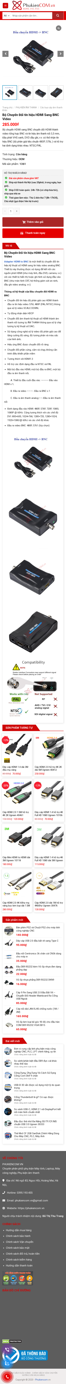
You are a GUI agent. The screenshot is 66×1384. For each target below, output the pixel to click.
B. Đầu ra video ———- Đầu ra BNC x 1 (27, 391)
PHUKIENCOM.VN (12, 1164)
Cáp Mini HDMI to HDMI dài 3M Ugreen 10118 (16, 859)
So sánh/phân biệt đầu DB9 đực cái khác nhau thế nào (35, 1062)
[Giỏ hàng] (61, 5)
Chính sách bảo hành (18, 1236)
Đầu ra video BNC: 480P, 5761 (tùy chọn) (28, 425)
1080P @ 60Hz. (33, 414)
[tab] (8, 246)
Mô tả (9, 245)
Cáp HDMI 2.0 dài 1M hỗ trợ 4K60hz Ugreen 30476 (49, 904)
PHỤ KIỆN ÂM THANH (26, 107)
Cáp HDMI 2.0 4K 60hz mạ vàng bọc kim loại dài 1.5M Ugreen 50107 (16, 905)
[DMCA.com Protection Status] (12, 1341)
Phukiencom (41, 1379)
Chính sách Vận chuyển (19, 1241)
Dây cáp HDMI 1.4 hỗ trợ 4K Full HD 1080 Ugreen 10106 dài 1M (49, 815)
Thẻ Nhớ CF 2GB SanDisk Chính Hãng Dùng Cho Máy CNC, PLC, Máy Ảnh (36, 1135)
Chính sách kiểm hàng (19, 1259)
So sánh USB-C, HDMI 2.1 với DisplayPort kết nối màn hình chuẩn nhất (37, 1111)
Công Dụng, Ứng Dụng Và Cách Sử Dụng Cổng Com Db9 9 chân (35, 1074)
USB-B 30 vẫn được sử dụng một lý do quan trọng (37, 1086)
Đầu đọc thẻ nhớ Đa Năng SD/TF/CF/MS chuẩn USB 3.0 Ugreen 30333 (35, 1123)
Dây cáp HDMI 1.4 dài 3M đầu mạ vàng (15, 768)
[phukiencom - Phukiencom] (33, 5)
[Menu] (5, 5)
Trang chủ (7, 107)
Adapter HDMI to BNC (16, 261)
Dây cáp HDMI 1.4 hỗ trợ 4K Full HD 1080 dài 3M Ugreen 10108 (49, 860)
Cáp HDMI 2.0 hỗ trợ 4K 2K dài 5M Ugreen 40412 (48, 768)
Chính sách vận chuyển (45, 1373)
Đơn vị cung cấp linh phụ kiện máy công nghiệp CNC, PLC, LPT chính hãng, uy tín (35, 1050)
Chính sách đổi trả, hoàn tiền (23, 1253)
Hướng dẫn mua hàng (19, 1230)
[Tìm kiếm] (57, 15)
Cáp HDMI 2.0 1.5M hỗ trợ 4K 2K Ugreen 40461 (16, 814)
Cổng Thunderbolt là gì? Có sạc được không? (34, 1098)
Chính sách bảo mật (17, 1247)
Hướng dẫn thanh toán (19, 1265)
